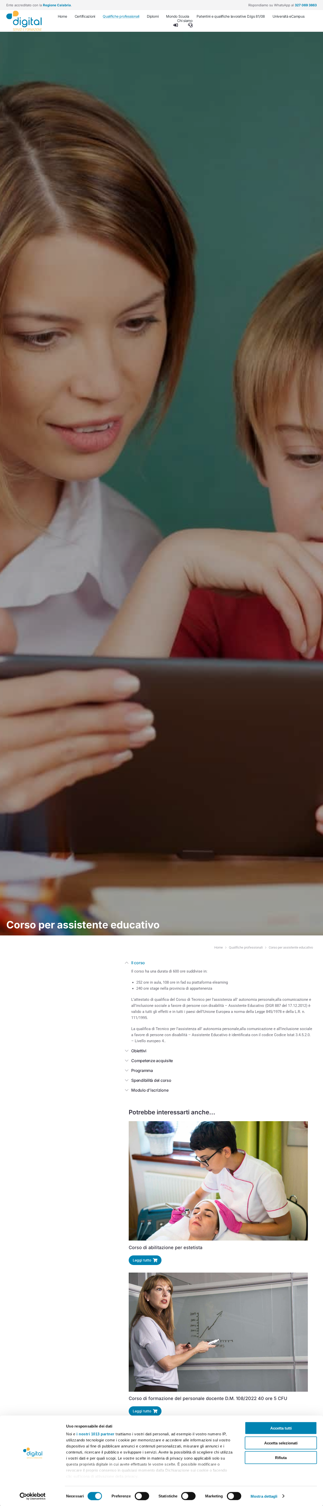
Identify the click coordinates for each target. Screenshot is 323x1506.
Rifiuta (281, 1458)
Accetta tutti (281, 1428)
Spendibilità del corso (151, 1080)
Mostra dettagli (264, 1496)
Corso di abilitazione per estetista (165, 1247)
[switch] (142, 1496)
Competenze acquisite (152, 1060)
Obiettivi (138, 1050)
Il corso (138, 962)
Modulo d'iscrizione (149, 1090)
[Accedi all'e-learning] (175, 25)
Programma (142, 1070)
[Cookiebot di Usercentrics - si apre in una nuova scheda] (33, 1496)
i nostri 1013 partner (95, 1434)
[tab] (218, 963)
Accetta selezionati (281, 1443)
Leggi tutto (142, 1260)
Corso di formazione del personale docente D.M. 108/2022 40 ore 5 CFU (208, 1398)
